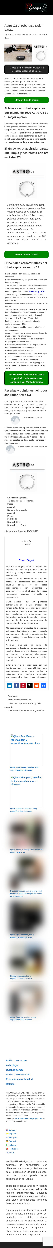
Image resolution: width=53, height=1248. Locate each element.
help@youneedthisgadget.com (29, 1118)
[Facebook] (16, 685)
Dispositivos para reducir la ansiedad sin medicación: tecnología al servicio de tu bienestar (26, 893)
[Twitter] (30, 685)
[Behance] (43, 685)
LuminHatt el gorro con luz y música (26, 711)
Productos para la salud (19, 1079)
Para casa (12, 696)
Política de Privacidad (18, 1074)
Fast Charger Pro (36, 291)
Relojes (10, 1084)
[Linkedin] (9, 685)
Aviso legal (12, 1065)
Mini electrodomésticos (19, 699)
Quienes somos (15, 1070)
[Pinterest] (23, 685)
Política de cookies (16, 1060)
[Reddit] (36, 685)
